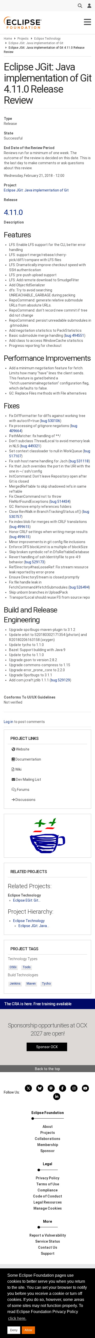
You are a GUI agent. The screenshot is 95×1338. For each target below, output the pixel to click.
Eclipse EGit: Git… (27, 900)
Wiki (18, 769)
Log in (8, 722)
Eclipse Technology (47, 38)
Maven (31, 983)
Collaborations (47, 1139)
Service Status (47, 1241)
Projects (23, 38)
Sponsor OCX (47, 1047)
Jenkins (15, 983)
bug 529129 (60, 680)
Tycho (46, 983)
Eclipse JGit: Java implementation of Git (36, 43)
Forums (22, 790)
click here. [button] (17, 1318)
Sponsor (47, 1151)
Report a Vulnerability (47, 1235)
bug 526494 (79, 587)
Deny (13, 1330)
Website (22, 749)
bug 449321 (30, 446)
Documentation (28, 759)
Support (47, 1253)
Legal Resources (47, 1202)
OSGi (13, 967)
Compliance (47, 1190)
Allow (28, 1330)
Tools (27, 967)
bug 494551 (74, 335)
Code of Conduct (47, 1196)
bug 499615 (19, 527)
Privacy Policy (47, 1178)
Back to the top (47, 1069)
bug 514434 (59, 501)
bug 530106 (50, 421)
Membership (47, 1145)
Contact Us (47, 1247)
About (48, 1127)
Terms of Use (47, 1184)
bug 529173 (34, 562)
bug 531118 (79, 461)
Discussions (25, 800)
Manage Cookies (47, 1208)
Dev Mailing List (28, 779)
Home (8, 38)
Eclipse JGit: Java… (33, 926)
